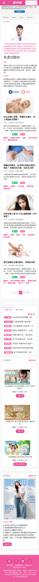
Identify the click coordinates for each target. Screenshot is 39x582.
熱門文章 (19, 310)
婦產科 (14, 17)
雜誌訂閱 (7, 544)
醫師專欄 (5, 17)
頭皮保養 (7, 237)
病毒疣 (13, 186)
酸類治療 (7, 189)
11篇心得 (20, 431)
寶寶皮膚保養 (12, 140)
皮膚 (27, 283)
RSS (24, 567)
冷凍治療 (21, 186)
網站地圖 (9, 565)
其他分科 (29, 17)
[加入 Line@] (23, 561)
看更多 (30, 314)
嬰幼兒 (20, 283)
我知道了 (19, 11)
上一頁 (14, 292)
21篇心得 (20, 396)
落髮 (12, 235)
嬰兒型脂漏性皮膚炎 (18, 281)
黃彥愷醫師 (6, 21)
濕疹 (24, 138)
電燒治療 (30, 186)
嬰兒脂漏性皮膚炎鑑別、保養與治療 (19, 262)
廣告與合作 (17, 567)
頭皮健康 (31, 235)
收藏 (23, 134)
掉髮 (18, 235)
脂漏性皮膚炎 (15, 138)
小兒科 (21, 17)
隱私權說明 (22, 8)
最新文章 (8, 310)
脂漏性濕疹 (12, 283)
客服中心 (28, 565)
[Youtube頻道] (9, 561)
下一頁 (27, 292)
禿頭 (23, 235)
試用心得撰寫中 (20, 464)
